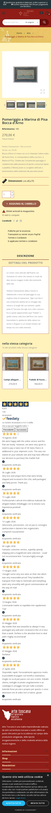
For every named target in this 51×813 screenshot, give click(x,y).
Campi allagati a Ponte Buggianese (13, 379)
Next (46, 105)
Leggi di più (20, 798)
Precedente (8, 429)
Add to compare (12, 215)
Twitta (17, 221)
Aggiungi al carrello (22, 203)
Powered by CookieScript (25, 810)
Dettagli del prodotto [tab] (25, 262)
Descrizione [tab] (25, 256)
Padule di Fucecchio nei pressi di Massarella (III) (38, 379)
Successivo (22, 429)
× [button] (48, 775)
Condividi (14, 221)
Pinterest (21, 221)
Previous (5, 105)
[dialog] (25, 792)
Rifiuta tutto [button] (38, 803)
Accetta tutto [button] (13, 803)
